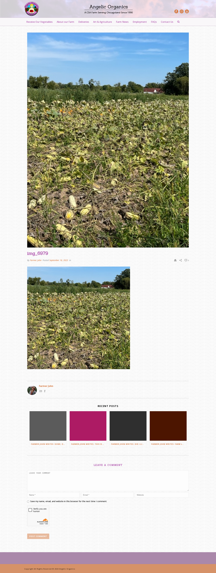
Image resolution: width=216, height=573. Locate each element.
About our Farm (65, 21)
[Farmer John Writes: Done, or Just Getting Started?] (48, 426)
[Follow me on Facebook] (45, 391)
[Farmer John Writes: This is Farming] (88, 426)
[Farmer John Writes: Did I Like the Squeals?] (128, 426)
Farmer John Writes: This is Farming (89, 444)
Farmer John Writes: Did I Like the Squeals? (128, 444)
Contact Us (167, 21)
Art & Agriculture (102, 21)
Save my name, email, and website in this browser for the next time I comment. (68, 501)
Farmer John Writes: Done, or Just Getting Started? (48, 444)
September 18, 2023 (58, 260)
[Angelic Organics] (31, 9)
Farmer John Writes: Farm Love (168, 444)
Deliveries (83, 21)
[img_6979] (108, 140)
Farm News (122, 21)
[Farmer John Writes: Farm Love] (168, 426)
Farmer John (35, 260)
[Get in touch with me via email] (41, 391)
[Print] (175, 260)
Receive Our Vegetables (39, 21)
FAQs (154, 21)
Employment (140, 21)
